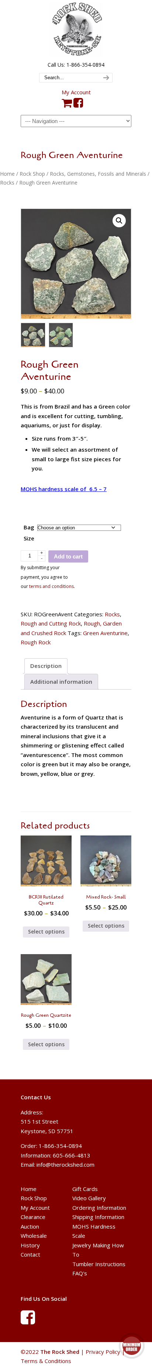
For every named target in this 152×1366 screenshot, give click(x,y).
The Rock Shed (76, 29)
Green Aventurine (105, 633)
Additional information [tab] (61, 681)
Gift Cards (85, 1188)
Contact (30, 1254)
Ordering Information (99, 1207)
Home (7, 173)
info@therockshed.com (65, 1164)
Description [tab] (46, 665)
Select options (46, 931)
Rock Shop (32, 173)
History (30, 1245)
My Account (76, 92)
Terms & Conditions (46, 1361)
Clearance (33, 1216)
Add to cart (68, 556)
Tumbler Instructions (98, 1264)
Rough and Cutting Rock (51, 623)
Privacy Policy (103, 1351)
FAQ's (79, 1273)
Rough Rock (36, 642)
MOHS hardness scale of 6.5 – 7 (64, 489)
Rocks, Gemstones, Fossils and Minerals (98, 173)
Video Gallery (89, 1198)
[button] (119, 220)
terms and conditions (51, 586)
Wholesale (34, 1235)
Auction (30, 1226)
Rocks (7, 182)
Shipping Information (98, 1216)
